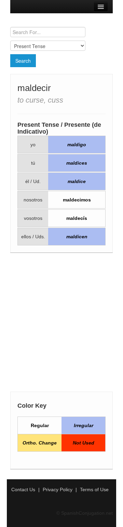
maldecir (34, 88)
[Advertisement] (61, 324)
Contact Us (23, 489)
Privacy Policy (57, 489)
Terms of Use (94, 489)
